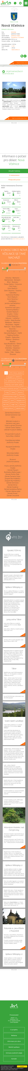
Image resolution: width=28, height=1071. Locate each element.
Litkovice (8, 318)
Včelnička (8, 348)
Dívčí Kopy (12, 286)
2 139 (13, 46)
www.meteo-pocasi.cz (19, 239)
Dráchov (18, 290)
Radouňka (15, 337)
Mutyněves (9, 324)
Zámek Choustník (13, 495)
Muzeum (22, 404)
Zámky (13, 392)
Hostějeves (12, 301)
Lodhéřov (16, 318)
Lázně (12, 400)
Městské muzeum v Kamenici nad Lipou (13, 422)
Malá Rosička (15, 320)
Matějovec (8, 322)
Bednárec (16, 278)
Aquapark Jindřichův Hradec (13, 448)
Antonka (8, 278)
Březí (9, 282)
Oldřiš (20, 333)
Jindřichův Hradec (15, 35)
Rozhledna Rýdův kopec (12, 472)
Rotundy (22, 396)
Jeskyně (5, 400)
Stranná (9, 346)
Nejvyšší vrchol (21, 400)
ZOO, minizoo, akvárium (16, 373)
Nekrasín (7, 327)
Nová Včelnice (12, 25)
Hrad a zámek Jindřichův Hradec (12, 467)
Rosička (12, 341)
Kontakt (14, 1059)
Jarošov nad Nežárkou (12, 303)
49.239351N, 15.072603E (17, 37)
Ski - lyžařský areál (10, 381)
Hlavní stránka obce (22, 63)
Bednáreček (8, 280)
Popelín (8, 337)
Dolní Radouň (12, 288)
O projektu (14, 1030)
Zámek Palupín (13, 470)
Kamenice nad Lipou (12, 307)
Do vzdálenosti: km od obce (14, 263)
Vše (6, 373)
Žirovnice (13, 354)
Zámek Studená (12, 487)
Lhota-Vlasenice (12, 316)
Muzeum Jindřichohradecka (13, 460)
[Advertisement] (14, 138)
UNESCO (18, 377)
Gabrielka (12, 293)
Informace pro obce (14, 1041)
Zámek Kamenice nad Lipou (13, 416)
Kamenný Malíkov (12, 310)
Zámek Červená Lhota (12, 476)
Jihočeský (13, 32)
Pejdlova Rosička (13, 335)
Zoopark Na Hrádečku (12, 478)
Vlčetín (8, 350)
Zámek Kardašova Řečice (13, 489)
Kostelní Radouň (12, 312)
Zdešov (17, 352)
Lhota (16, 314)
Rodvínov (16, 339)
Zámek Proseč (12, 493)
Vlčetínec (15, 350)
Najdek (16, 324)
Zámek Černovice (12, 483)
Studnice (16, 346)
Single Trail (14, 404)
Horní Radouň (12, 297)
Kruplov (9, 314)
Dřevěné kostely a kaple (10, 396)
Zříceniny (20, 392)
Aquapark (10, 377)
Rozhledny (24, 389)
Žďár (12, 352)
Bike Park (5, 404)
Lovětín (7, 320)
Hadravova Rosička (12, 295)
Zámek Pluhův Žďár (12, 474)
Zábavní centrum (8, 408)
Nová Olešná (16, 327)
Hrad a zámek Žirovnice (13, 425)
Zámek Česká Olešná (13, 427)
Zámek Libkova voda (13, 491)
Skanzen (20, 381)
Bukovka (15, 282)
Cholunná (18, 284)
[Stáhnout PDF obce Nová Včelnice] (22, 56)
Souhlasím (22, 1066)
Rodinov (8, 339)
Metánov (17, 322)
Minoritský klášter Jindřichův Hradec (13, 454)
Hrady (7, 392)
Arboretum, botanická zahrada (9, 389)
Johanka (12, 305)
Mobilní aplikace (14, 1047)
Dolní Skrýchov (9, 290)
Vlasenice (16, 348)
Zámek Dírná (12, 485)
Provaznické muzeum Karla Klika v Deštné (12, 435)
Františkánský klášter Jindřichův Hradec (13, 441)
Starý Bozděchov (9, 344)
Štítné (19, 344)
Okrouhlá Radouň (10, 333)
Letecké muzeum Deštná (13, 430)
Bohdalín (17, 280)
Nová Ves (12, 329)
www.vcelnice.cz (16, 49)
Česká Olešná (9, 284)
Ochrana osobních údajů (14, 1053)
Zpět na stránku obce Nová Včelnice (20, 118)
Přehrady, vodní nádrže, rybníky (14, 385)
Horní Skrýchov (12, 299)
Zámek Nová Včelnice (12, 413)
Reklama (14, 1035)
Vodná (7, 352)
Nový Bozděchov (12, 331)
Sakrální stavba (20, 408)
